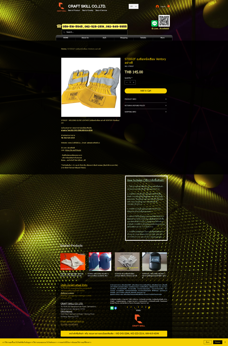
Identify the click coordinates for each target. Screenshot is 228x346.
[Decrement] (126, 82)
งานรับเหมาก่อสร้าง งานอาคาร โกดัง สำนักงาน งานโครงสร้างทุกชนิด (131, 299)
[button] (168, 5)
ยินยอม (217, 342)
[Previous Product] (56, 261)
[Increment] (133, 82)
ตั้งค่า (208, 342)
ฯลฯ (147, 303)
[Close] (225, 342)
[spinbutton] (130, 82)
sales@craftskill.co (134, 204)
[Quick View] (72, 261)
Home (63, 49)
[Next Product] (170, 261)
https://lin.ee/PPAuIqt (73, 150)
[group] (113, 265)
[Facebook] (115, 308)
